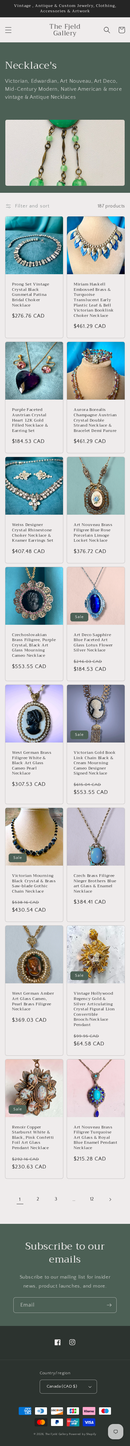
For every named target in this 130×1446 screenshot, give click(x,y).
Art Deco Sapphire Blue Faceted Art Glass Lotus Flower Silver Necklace (93, 642)
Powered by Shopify (82, 1434)
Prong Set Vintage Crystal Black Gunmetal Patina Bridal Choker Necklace (30, 295)
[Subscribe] (109, 1305)
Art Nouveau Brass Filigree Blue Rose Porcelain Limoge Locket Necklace (93, 532)
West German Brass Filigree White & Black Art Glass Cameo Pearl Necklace (31, 763)
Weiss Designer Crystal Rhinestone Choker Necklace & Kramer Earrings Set (32, 532)
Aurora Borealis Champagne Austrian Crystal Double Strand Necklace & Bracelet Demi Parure (95, 420)
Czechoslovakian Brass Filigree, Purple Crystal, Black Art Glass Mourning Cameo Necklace (34, 645)
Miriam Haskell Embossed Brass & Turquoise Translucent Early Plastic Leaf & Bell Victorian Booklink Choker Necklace (94, 300)
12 (92, 1199)
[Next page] (110, 1199)
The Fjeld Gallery (56, 1434)
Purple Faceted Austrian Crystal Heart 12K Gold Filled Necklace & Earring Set (30, 420)
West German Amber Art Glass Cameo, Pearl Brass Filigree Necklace (33, 1001)
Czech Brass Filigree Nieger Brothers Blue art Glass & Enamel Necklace (95, 883)
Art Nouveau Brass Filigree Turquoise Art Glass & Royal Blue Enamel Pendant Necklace (95, 1138)
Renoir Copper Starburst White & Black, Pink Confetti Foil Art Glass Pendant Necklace (33, 1138)
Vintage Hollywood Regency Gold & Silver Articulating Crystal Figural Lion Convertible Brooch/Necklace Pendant (94, 1009)
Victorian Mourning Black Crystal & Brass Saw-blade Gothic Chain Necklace (34, 883)
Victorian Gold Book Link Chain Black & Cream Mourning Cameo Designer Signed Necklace (95, 763)
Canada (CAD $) (62, 1386)
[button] (8, 30)
